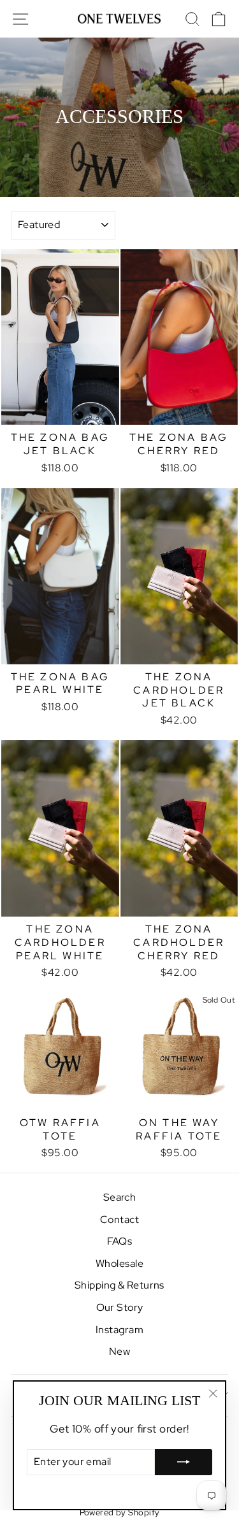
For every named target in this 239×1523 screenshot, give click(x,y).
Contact (119, 1219)
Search (119, 1197)
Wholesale (119, 1263)
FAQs (120, 1241)
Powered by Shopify (120, 1512)
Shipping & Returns (119, 1285)
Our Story (119, 1307)
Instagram (119, 1329)
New (119, 1351)
